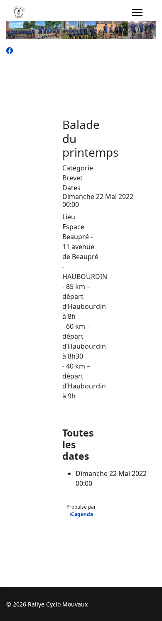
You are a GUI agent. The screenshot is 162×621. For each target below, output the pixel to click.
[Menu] (137, 12)
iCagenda (81, 514)
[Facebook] (9, 50)
